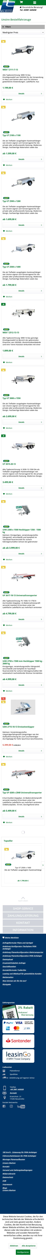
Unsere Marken (8, 1163)
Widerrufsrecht (8, 1173)
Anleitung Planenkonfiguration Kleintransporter (22, 952)
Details (21, 93)
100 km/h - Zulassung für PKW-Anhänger (19, 1152)
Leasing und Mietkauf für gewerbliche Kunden (21, 973)
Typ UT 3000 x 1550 (11, 398)
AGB (4, 1181)
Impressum (7, 1184)
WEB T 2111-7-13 (10, 69)
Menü (41, 2)
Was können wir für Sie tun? (14, 981)
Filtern (8, 27)
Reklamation (7, 977)
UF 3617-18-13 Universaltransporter (20, 595)
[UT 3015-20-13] (23, 444)
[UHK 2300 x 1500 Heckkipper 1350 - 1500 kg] (23, 510)
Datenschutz (7, 1177)
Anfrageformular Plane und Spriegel (17, 943)
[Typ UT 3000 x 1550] (23, 378)
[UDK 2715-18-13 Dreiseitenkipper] (23, 707)
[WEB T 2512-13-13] (23, 313)
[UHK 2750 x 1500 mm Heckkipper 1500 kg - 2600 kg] (23, 641)
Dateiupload (7, 959)
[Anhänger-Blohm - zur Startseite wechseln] (8, 6)
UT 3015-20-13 (9, 464)
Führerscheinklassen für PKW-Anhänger (19, 1156)
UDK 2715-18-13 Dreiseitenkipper (18, 727)
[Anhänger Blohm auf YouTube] (23, 1106)
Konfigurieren (23, 1252)
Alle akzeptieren (29, 1246)
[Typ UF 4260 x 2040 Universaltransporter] (23, 773)
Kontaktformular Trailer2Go (14, 970)
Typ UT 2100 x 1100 (11, 135)
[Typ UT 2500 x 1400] (23, 247)
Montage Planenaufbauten (13, 1159)
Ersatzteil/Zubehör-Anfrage (13, 963)
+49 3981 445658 (17, 1089)
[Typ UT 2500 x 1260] (23, 181)
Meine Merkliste (11, 937)
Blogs (4, 1188)
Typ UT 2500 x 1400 (11, 267)
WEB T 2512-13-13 (11, 332)
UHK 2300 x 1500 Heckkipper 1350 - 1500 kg (22, 530)
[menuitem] (38, 3)
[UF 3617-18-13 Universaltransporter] (23, 576)
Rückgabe (6, 984)
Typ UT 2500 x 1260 (11, 201)
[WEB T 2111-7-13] (23, 50)
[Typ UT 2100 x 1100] (23, 116)
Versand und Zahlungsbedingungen (17, 1170)
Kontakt (13, 1093)
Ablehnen (14, 1246)
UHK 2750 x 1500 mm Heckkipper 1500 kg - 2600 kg (23, 662)
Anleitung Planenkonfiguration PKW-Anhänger (22, 956)
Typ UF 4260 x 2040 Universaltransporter (22, 792)
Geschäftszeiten (9, 966)
